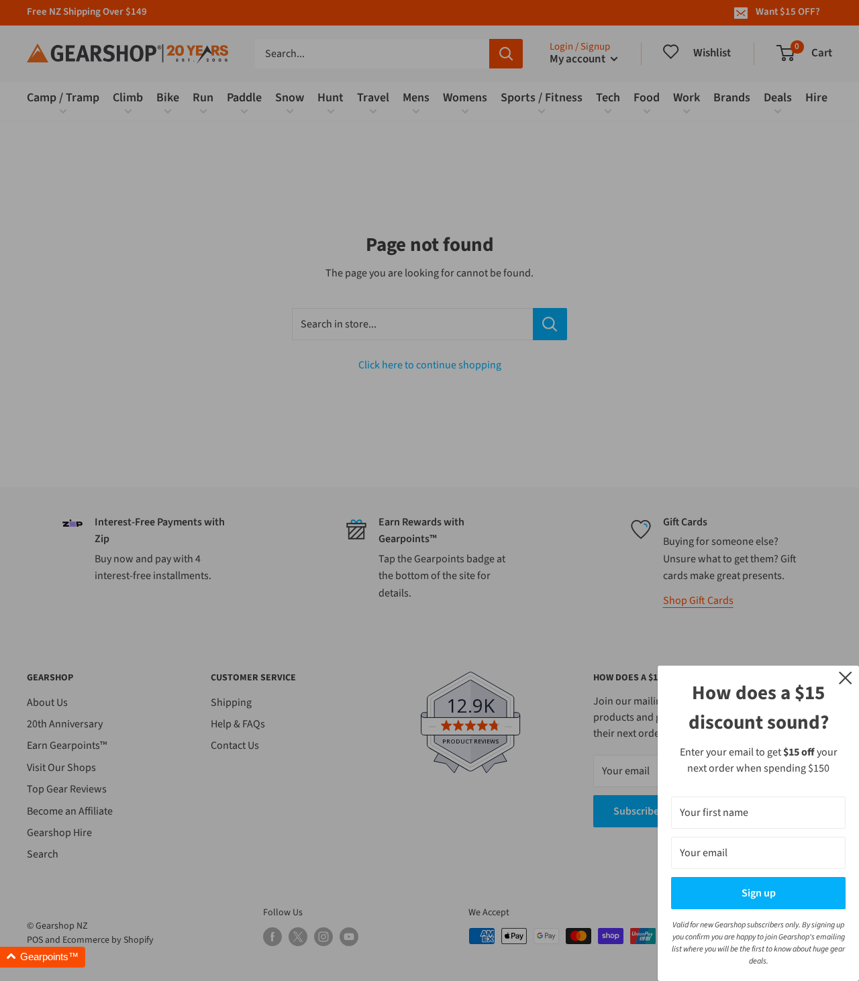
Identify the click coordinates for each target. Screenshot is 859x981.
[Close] (845, 677)
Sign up (759, 893)
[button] (42, 957)
